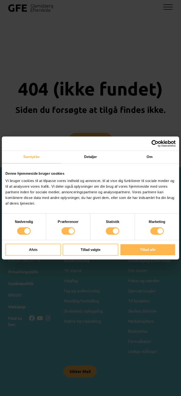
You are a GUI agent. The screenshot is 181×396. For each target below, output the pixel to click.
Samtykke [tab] (31, 157)
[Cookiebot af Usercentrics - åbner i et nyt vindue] (155, 143)
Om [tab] (149, 157)
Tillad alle (148, 250)
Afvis (33, 250)
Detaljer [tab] (90, 157)
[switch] (68, 231)
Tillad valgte (90, 250)
